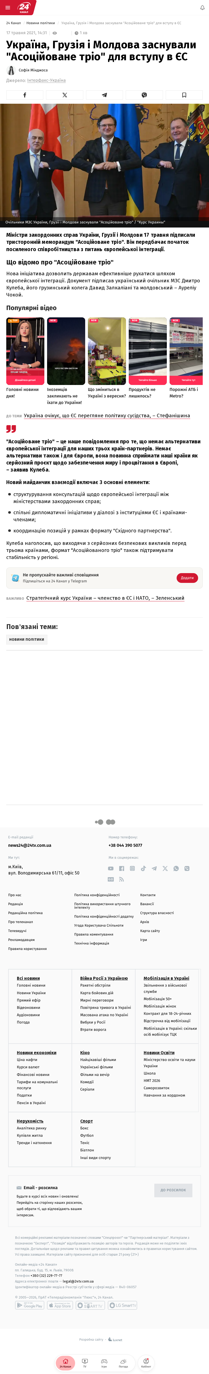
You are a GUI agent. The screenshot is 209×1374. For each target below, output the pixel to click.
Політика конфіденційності (97, 895)
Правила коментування (93, 934)
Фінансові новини (33, 1074)
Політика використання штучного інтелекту (102, 905)
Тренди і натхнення (34, 1143)
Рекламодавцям (21, 940)
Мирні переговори (96, 1000)
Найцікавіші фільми (98, 1059)
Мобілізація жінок (160, 1006)
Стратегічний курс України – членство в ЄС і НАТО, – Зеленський (105, 598)
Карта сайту (150, 931)
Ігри (143, 940)
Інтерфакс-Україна (46, 80)
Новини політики (41, 23)
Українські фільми (96, 1067)
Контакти (147, 895)
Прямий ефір (29, 1000)
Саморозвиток (157, 1088)
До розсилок (173, 1190)
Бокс (84, 1128)
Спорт (86, 1121)
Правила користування (27, 949)
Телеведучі (17, 931)
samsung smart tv (122, 1305)
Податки (24, 1095)
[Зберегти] (184, 95)
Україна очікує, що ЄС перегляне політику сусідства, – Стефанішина (107, 415)
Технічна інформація (91, 943)
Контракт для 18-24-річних (167, 1013)
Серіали (87, 1089)
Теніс (85, 1143)
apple (60, 1305)
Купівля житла (30, 1135)
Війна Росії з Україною (104, 978)
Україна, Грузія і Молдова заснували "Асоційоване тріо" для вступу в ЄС (121, 23)
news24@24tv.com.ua (29, 845)
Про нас (14, 895)
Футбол (87, 1135)
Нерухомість (30, 1121)
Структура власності (157, 913)
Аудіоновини (28, 1015)
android (29, 1305)
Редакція (15, 904)
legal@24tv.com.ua (78, 1281)
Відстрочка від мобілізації (167, 1021)
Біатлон (87, 1150)
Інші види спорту (95, 1157)
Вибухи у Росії (92, 1022)
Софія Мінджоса (33, 70)
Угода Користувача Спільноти (99, 925)
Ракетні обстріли (95, 985)
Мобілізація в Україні (166, 978)
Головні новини (31, 985)
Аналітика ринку (31, 1128)
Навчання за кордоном (164, 1095)
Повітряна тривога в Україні (105, 1007)
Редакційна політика (25, 913)
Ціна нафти (27, 1059)
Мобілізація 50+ (158, 999)
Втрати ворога (93, 1029)
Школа (150, 1073)
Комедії (87, 1082)
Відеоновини (28, 1007)
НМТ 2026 (152, 1080)
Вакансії (147, 904)
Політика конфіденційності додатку (104, 916)
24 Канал (14, 23)
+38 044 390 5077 (125, 845)
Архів (144, 922)
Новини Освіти (159, 1052)
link (110, 868)
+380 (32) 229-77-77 (46, 1276)
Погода (23, 1022)
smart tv (90, 1305)
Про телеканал (20, 922)
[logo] (23, 7)
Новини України (31, 992)
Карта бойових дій (96, 992)
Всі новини (28, 978)
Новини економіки (36, 1052)
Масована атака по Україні (104, 1015)
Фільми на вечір (94, 1074)
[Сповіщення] (202, 7)
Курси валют (28, 1067)
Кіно (85, 1052)
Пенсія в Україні (31, 1102)
